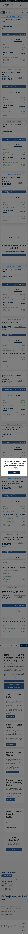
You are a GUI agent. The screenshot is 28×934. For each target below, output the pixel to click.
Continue (14, 472)
